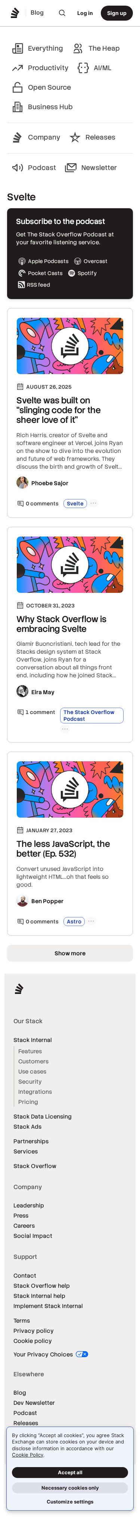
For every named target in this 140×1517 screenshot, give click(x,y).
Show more (70, 953)
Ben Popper (47, 901)
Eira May (43, 692)
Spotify (87, 273)
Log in (85, 13)
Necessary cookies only (70, 1488)
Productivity (48, 67)
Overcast (96, 261)
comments (42, 503)
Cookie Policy (27, 1455)
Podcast (42, 167)
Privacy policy (33, 1330)
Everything (45, 48)
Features (30, 1051)
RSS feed (38, 284)
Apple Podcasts (48, 261)
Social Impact (32, 1235)
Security (30, 1081)
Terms (21, 1320)
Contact (24, 1275)
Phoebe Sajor (49, 483)
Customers (33, 1061)
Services (25, 1151)
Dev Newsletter (34, 1402)
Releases (100, 137)
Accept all (70, 1472)
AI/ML (103, 67)
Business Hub (50, 106)
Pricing (28, 1101)
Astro (74, 921)
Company (44, 137)
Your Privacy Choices (43, 1354)
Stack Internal (32, 1039)
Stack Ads (27, 1126)
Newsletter (99, 167)
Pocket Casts (45, 273)
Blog (19, 1392)
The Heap (104, 48)
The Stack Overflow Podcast (89, 715)
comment (40, 712)
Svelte (75, 503)
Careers (24, 1225)
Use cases (32, 1071)
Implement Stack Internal (48, 1306)
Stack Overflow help (41, 1285)
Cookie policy (32, 1340)
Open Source (49, 87)
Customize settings (70, 1502)
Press (20, 1215)
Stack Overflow (34, 1166)
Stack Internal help (39, 1295)
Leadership (28, 1205)
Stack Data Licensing (42, 1116)
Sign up (117, 13)
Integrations (35, 1091)
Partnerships (31, 1141)
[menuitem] (62, 13)
